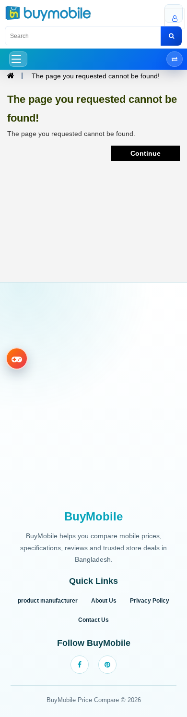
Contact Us (93, 620)
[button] (18, 59)
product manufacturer (48, 600)
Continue (145, 153)
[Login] (173, 13)
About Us (104, 600)
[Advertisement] (93, 397)
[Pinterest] (107, 664)
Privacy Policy (149, 600)
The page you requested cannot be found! (96, 76)
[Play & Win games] (17, 358)
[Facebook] (79, 664)
